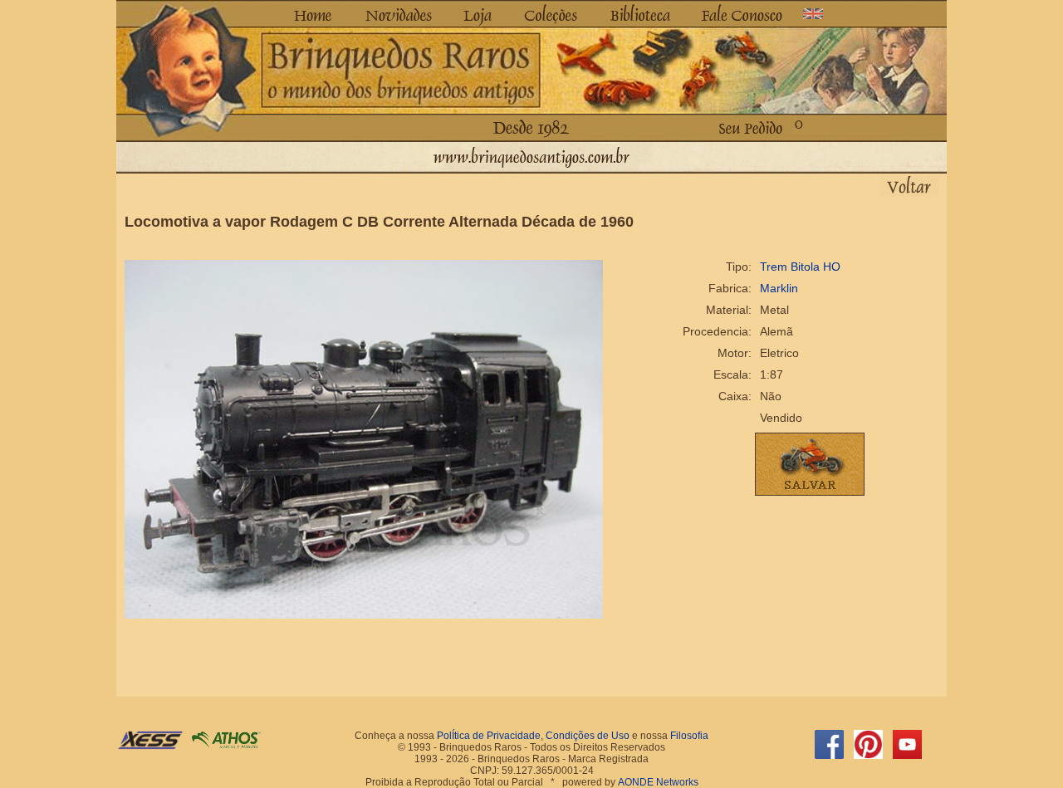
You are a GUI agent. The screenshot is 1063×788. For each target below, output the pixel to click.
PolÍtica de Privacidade (489, 736)
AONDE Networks (658, 782)
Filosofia (689, 736)
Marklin (779, 288)
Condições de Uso (587, 736)
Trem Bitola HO (800, 266)
